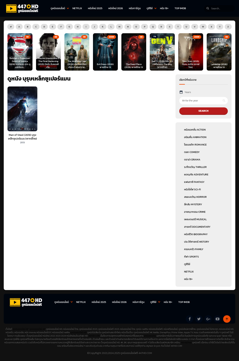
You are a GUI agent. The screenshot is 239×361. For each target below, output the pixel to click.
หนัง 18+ (164, 8)
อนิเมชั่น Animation (195, 137)
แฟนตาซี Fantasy (194, 182)
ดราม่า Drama (192, 160)
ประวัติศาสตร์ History (196, 242)
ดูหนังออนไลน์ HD (78, 332)
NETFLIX (77, 8)
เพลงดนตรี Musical (195, 219)
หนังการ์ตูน (135, 8)
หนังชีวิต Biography (196, 234)
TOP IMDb (180, 8)
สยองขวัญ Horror (195, 197)
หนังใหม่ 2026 (115, 8)
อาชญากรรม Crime (195, 212)
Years (187, 92)
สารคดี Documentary (197, 227)
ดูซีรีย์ (150, 8)
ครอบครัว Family (193, 249)
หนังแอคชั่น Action (195, 130)
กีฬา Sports (191, 257)
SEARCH (203, 111)
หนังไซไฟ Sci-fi (192, 189)
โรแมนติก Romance (195, 145)
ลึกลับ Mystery (193, 204)
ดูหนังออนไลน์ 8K (21, 329)
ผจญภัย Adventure (196, 174)
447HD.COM (94, 335)
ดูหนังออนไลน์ (58, 8)
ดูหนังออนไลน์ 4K (37, 329)
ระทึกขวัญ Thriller (195, 167)
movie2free (186, 342)
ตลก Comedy (192, 152)
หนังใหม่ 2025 (95, 8)
